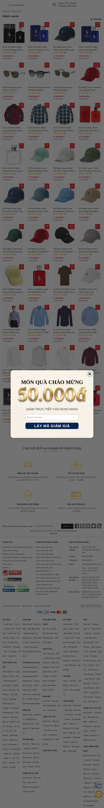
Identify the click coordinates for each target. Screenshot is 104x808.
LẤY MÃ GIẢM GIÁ (52, 426)
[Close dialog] (89, 374)
